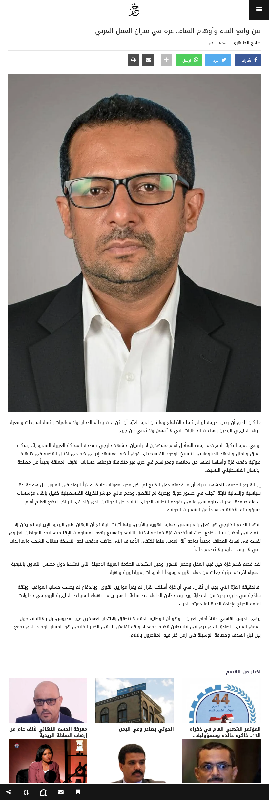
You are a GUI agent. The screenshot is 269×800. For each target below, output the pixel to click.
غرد (216, 60)
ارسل (187, 60)
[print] (133, 60)
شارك (247, 60)
